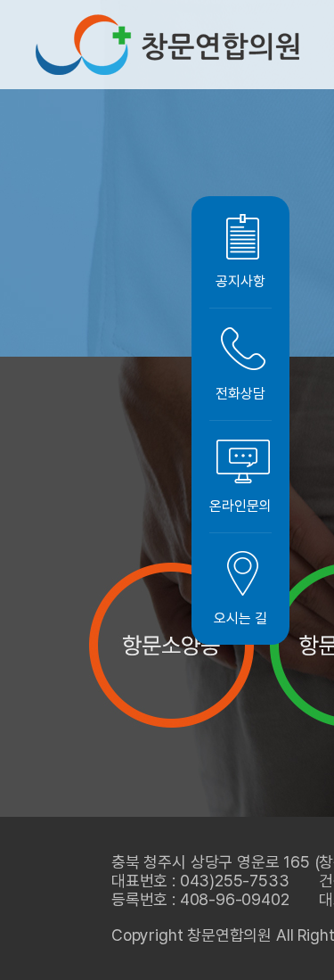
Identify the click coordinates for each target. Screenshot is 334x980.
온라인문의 (240, 506)
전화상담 (240, 393)
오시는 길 (240, 618)
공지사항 (240, 281)
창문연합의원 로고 (167, 44)
